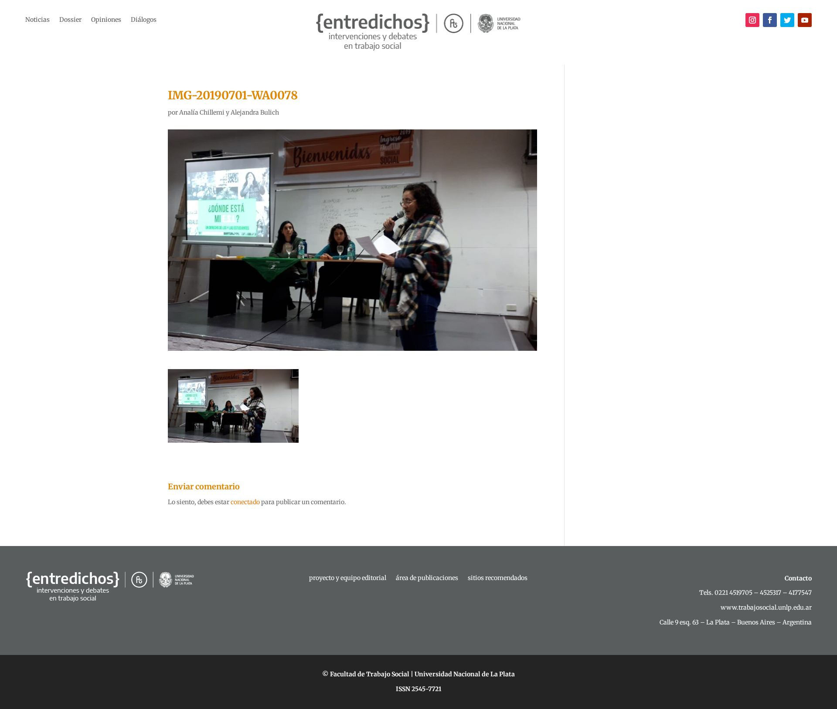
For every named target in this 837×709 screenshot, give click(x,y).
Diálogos (144, 20)
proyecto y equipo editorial (347, 578)
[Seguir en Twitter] (787, 20)
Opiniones (106, 20)
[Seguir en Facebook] (770, 20)
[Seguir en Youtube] (805, 20)
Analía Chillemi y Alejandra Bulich (229, 112)
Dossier (70, 20)
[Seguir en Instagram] (752, 20)
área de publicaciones (427, 578)
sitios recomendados (497, 578)
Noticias (37, 20)
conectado (245, 502)
